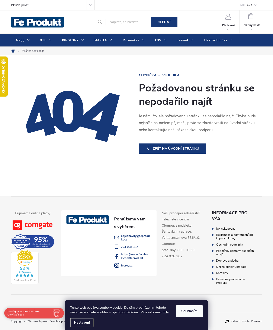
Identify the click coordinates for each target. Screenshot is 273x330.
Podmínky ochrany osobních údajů (235, 252)
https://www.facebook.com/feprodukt (135, 256)
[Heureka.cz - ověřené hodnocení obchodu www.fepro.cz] (25, 267)
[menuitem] (23, 40)
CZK (249, 5)
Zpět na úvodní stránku (176, 148)
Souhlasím (189, 311)
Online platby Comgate (231, 267)
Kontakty (222, 273)
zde (165, 312)
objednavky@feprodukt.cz (135, 238)
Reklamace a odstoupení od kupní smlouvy (234, 236)
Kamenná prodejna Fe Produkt (230, 281)
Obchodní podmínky (229, 245)
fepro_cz (126, 265)
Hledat (164, 22)
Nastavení (82, 322)
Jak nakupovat (19, 5)
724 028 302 (129, 247)
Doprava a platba (227, 261)
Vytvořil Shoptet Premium (246, 321)
